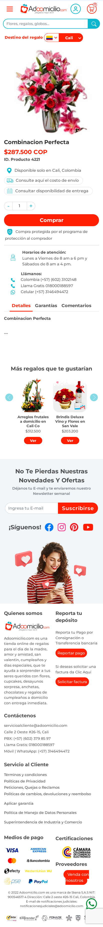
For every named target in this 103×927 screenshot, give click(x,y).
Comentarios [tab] (76, 305)
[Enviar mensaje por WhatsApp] (91, 903)
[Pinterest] (74, 527)
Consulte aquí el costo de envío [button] (47, 180)
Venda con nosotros (77, 877)
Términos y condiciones (25, 774)
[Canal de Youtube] (88, 527)
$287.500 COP (26, 152)
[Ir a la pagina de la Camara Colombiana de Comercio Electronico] (76, 852)
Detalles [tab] (21, 305)
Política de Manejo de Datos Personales (40, 812)
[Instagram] (61, 527)
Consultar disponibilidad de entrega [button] (51, 190)
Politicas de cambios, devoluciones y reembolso (47, 794)
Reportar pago (71, 653)
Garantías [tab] (46, 305)
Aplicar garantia (19, 803)
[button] (8, 206)
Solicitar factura (72, 681)
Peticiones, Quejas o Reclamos (32, 787)
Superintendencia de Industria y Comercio (43, 822)
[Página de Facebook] (49, 527)
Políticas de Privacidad (25, 781)
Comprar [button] (52, 220)
